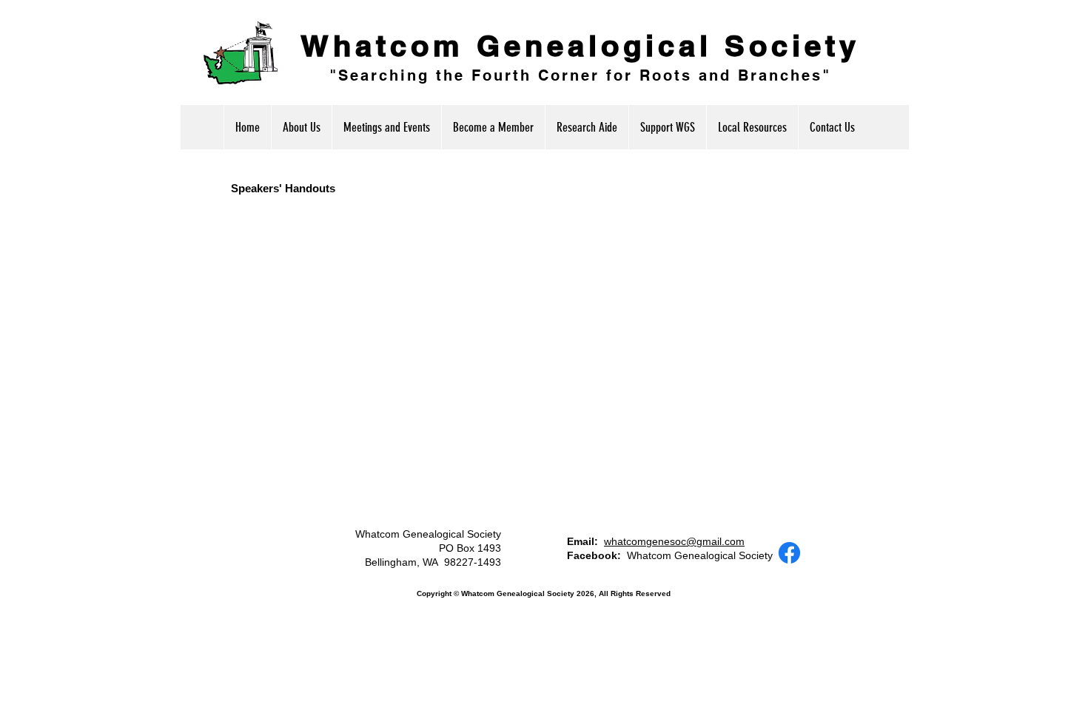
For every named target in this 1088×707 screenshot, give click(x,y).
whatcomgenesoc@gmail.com (674, 541)
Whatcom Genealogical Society (580, 45)
